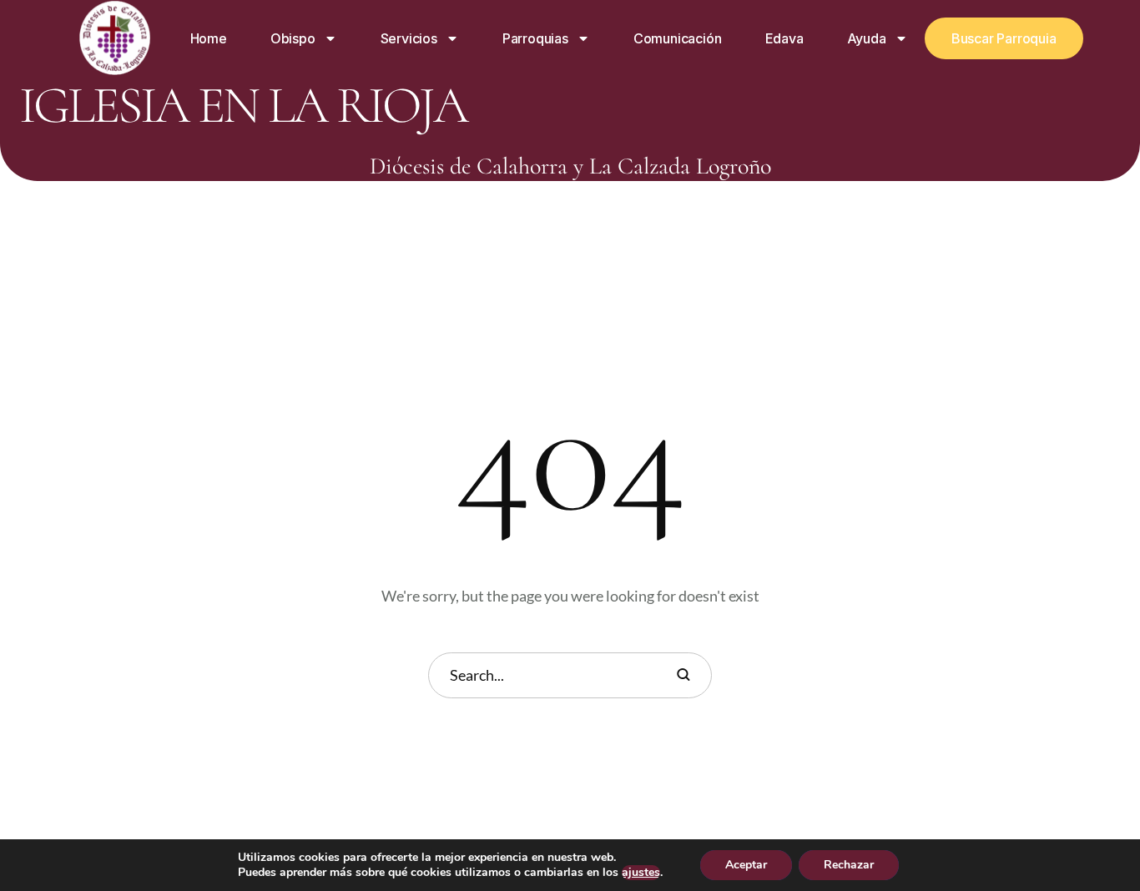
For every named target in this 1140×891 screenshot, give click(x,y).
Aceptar (746, 865)
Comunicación (677, 38)
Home (208, 38)
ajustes (641, 872)
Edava (784, 38)
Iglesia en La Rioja (243, 105)
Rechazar (849, 865)
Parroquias (535, 38)
